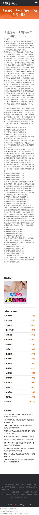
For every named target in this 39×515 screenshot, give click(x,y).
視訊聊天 (20, 397)
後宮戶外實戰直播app (11, 487)
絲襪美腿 (20, 316)
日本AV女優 (20, 330)
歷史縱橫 (20, 354)
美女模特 (20, 320)
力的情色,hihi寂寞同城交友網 (27, 487)
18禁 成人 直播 (19, 484)
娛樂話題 (20, 373)
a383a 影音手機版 (9, 484)
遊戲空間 (20, 368)
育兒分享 (20, 382)
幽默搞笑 (20, 349)
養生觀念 (20, 387)
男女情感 (20, 339)
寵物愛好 (20, 378)
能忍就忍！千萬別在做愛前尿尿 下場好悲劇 (18, 440)
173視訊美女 (16, 505)
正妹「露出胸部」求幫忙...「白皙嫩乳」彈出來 (19, 436)
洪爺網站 (25, 497)
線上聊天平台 (15, 492)
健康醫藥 (20, 392)
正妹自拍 (20, 325)
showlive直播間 (24, 492)
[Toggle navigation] (36, 2)
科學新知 (20, 359)
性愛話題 (20, 335)
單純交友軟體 (18, 497)
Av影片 (20, 402)
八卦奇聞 (20, 344)
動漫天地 (20, 363)
